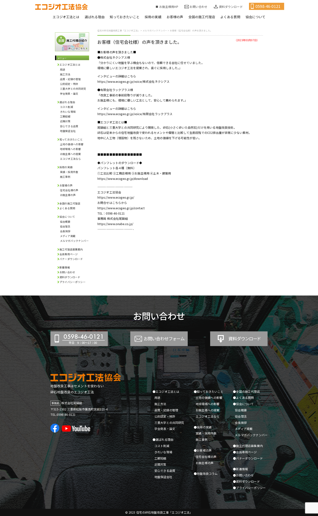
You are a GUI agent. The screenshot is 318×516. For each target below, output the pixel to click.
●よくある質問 (243, 397)
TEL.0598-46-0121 (63, 414)
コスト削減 (66, 107)
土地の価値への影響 (71, 144)
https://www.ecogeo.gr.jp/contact (121, 208)
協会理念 (65, 226)
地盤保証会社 (68, 131)
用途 (62, 69)
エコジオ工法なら (70, 159)
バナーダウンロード (71, 259)
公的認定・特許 (69, 84)
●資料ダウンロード (246, 481)
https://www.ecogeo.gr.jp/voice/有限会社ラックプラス (135, 114)
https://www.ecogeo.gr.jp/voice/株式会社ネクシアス (133, 81)
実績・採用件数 (69, 172)
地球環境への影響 (70, 149)
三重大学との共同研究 (73, 88)
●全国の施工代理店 (246, 391)
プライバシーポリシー (72, 282)
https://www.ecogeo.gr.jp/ (115, 197)
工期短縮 (65, 116)
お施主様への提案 (70, 154)
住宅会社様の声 (69, 190)
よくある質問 (67, 208)
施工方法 (65, 74)
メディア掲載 (67, 236)
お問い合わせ (198, 6)
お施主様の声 (68, 195)
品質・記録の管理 (70, 79)
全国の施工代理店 (69, 203)
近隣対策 (65, 121)
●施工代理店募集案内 (248, 446)
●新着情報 (240, 469)
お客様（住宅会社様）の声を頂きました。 (139, 42)
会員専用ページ (68, 254)
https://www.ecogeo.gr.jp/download (122, 178)
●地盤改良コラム (206, 473)
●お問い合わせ (243, 475)
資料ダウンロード (231, 6)
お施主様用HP (168, 6)
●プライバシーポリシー (249, 487)
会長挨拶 (65, 231)
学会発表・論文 (69, 93)
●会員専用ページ (245, 452)
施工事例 (65, 177)
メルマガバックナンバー (74, 241)
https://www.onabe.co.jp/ (115, 224)
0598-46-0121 (267, 6)
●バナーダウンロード (248, 458)
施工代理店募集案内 (71, 249)
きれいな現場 (68, 111)
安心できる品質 (69, 126)
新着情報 (64, 267)
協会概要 (65, 221)
